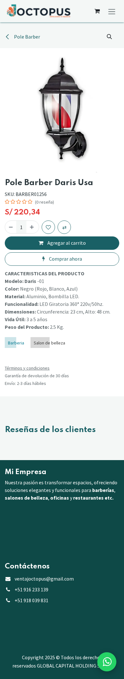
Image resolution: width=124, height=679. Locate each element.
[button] (109, 36)
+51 (31, 606)
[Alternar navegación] (111, 11)
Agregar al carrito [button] (66, 243)
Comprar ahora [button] (65, 259)
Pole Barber (26, 36)
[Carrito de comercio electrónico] (97, 11)
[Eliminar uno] (11, 227)
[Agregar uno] (32, 227)
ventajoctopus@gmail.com (44, 584)
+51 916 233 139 (31, 595)
